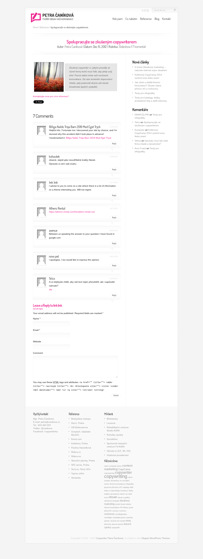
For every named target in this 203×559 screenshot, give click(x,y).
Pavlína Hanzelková (81, 447)
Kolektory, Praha (79, 443)
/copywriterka (51, 431)
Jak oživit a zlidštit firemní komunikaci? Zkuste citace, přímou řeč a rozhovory (148, 85)
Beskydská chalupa (81, 419)
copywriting (115, 476)
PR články (124, 507)
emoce (106, 484)
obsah (113, 497)
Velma (138, 140)
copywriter (123, 472)
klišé (131, 487)
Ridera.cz (76, 452)
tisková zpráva (117, 524)
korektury (124, 491)
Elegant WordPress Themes (156, 538)
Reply (114, 143)
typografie (116, 527)
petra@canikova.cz (50, 422)
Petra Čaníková (73, 47)
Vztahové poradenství (118, 455)
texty (128, 520)
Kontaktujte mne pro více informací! (51, 96)
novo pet (54, 256)
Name (36, 318)
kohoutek (54, 156)
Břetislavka (112, 419)
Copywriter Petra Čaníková (109, 538)
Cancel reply (38, 308)
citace (106, 466)
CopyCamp (124, 469)
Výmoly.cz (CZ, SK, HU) (119, 451)
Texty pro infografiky (145, 93)
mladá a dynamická (111, 494)
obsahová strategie (111, 501)
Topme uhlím (77, 473)
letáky (131, 491)
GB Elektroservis (79, 427)
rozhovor (122, 511)
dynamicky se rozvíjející (120, 481)
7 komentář (139, 47)
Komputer (139, 130)
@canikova (46, 428)
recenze (115, 511)
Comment (38, 353)
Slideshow (44, 27)
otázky (128, 504)
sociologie (108, 517)
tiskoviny (107, 524)
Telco (52, 278)
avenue (53, 230)
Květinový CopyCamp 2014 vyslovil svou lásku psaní (150, 133)
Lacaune (111, 423)
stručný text (115, 521)
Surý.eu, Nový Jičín (81, 469)
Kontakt (166, 18)
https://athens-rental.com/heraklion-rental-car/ (72, 211)
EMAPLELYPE (142, 114)
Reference (146, 18)
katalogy (126, 487)
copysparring (109, 473)
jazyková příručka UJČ (113, 487)
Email (36, 330)
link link (53, 182)
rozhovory (109, 514)
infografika (130, 484)
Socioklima (112, 439)
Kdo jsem (117, 18)
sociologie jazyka (119, 517)
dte (50, 289)
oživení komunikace (112, 507)
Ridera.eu (76, 456)
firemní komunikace (117, 484)
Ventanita (76, 477)
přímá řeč (108, 511)
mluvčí (122, 494)
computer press (115, 466)
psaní (131, 507)
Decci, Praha (77, 423)
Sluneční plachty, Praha (83, 460)
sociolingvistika (121, 514)
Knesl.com (76, 439)
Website (37, 341)
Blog (156, 18)
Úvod (35, 27)
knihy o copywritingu (112, 491)
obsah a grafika (124, 497)
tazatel (122, 521)
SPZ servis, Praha (80, 465)
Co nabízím (131, 18)
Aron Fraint (140, 148)
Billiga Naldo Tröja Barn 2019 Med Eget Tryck (75, 127)
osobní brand (120, 504)
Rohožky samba (115, 435)
